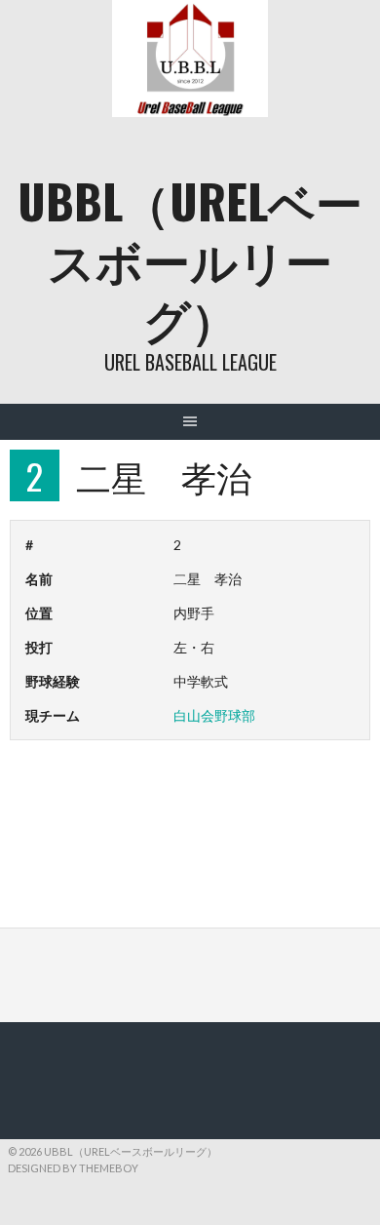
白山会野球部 (214, 715)
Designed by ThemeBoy (73, 1168)
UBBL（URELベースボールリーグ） (190, 259)
